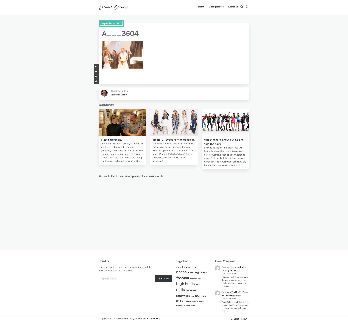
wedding (179, 305)
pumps (200, 295)
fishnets (193, 279)
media (198, 284)
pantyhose (183, 295)
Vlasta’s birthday (111, 139)
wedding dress (189, 305)
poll (192, 296)
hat (199, 279)
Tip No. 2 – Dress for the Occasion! (174, 139)
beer (184, 267)
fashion (182, 278)
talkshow (187, 301)
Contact (235, 319)
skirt (179, 301)
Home (201, 6)
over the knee (191, 290)
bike (190, 267)
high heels (185, 283)
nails (180, 289)
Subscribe (164, 278)
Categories (215, 6)
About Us (233, 6)
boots (195, 267)
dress (181, 272)
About (244, 319)
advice (178, 267)
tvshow (195, 301)
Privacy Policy (153, 318)
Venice (201, 301)
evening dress (197, 272)
